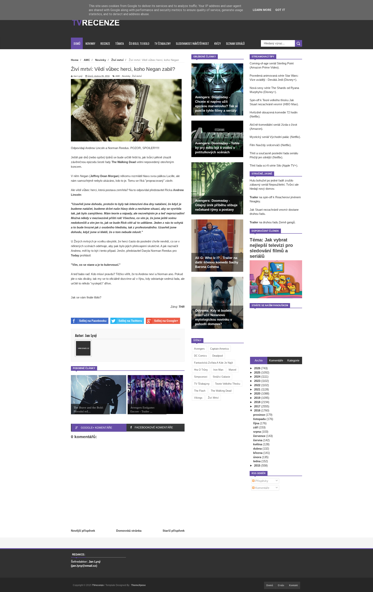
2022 (257, 385)
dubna (257, 448)
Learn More (262, 10)
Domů (77, 43)
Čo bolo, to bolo (139, 43)
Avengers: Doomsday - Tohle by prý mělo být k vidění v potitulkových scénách (217, 147)
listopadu (260, 419)
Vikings (198, 397)
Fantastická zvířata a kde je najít (213, 362)
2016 (257, 410)
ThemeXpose (138, 585)
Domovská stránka (128, 530)
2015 (257, 465)
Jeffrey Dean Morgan (104, 176)
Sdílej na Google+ (166, 320)
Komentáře (261, 487)
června (258, 440)
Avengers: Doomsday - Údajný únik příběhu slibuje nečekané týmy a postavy (216, 205)
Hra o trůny (201, 369)
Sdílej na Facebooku (92, 320)
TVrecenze (98, 585)
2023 (257, 380)
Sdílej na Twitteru (130, 320)
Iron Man (218, 369)
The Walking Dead (221, 390)
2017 (257, 406)
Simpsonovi (200, 376)
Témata (119, 43)
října (256, 423)
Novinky (90, 43)
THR (182, 306)
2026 (257, 368)
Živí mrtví (213, 397)
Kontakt (293, 585)
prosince (259, 414)
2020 (257, 393)
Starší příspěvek (174, 530)
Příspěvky (261, 480)
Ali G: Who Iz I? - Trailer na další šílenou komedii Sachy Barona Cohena (216, 262)
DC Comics (200, 355)
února (257, 457)
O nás (281, 585)
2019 (257, 397)
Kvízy (217, 43)
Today (75, 255)
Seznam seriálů (235, 43)
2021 (257, 389)
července (259, 436)
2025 (257, 372)
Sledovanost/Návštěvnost (192, 43)
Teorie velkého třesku (227, 383)
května (258, 444)
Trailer (254, 197)
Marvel (232, 369)
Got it (280, 10)
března (258, 452)
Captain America (219, 348)
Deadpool (217, 355)
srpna (257, 431)
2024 (257, 376)
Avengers (199, 348)
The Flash (199, 390)
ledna (257, 461)
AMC (117, 76)
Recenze (105, 43)
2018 (257, 402)
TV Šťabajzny (202, 383)
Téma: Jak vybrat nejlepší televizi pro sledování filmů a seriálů (271, 248)
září (256, 427)
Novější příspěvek (83, 530)
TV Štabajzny (162, 43)
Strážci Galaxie (221, 376)
